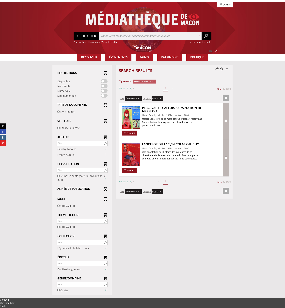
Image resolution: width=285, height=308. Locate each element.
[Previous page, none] (158, 88)
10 (218, 89)
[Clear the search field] (200, 36)
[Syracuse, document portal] (142, 20)
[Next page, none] (172, 88)
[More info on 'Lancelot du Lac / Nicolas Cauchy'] (131, 154)
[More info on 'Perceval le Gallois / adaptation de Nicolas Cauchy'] (131, 117)
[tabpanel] (142, 180)
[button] (89, 57)
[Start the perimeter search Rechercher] (206, 36)
